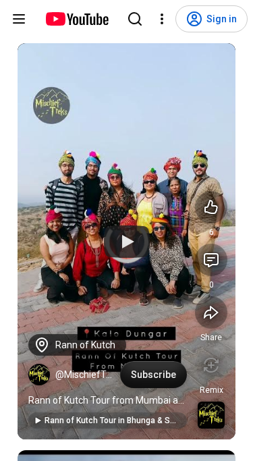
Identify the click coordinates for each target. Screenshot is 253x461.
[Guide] (19, 19)
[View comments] (211, 260)
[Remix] (211, 365)
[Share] (211, 312)
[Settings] (162, 19)
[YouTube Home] (76, 19)
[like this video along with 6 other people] (211, 207)
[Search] (135, 19)
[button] (39, 374)
